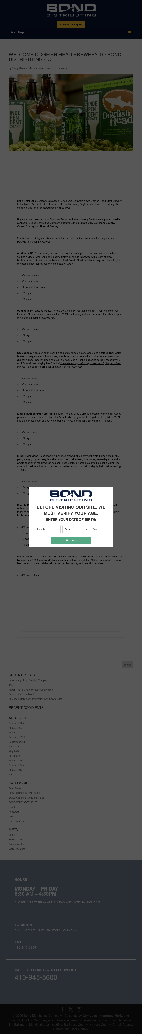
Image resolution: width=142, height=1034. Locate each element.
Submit (71, 540)
